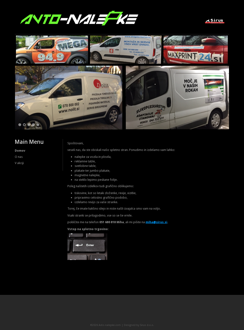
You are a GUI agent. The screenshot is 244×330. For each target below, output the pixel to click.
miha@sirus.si (156, 222)
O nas (19, 157)
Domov (20, 150)
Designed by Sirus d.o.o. (139, 325)
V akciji (19, 163)
